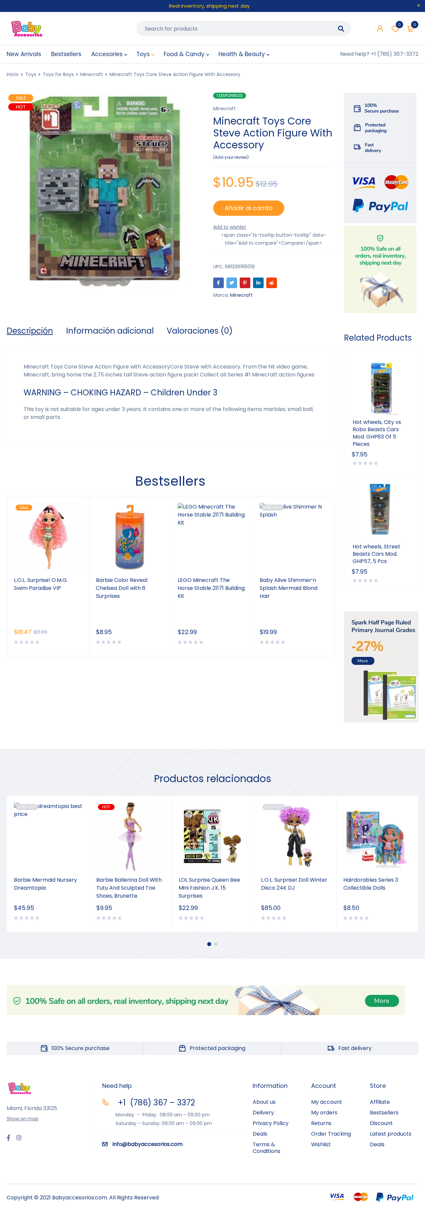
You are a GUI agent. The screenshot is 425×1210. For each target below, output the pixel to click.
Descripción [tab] (30, 331)
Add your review (231, 157)
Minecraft (91, 74)
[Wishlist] (229, 227)
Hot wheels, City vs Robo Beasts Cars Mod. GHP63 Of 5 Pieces (377, 433)
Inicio (13, 74)
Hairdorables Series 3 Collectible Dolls (370, 884)
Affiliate (380, 1102)
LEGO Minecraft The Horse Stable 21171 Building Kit (211, 588)
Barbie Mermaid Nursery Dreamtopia (45, 884)
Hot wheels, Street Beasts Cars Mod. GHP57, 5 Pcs (376, 554)
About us (264, 1102)
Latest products (390, 1134)
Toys (30, 74)
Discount (381, 1123)
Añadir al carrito (249, 208)
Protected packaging (217, 1048)
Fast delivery (355, 1048)
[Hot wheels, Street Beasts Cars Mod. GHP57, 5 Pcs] (381, 511)
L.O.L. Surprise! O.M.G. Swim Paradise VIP (41, 584)
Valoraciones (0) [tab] (200, 331)
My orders (324, 1112)
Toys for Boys (58, 74)
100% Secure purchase (80, 1048)
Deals (260, 1134)
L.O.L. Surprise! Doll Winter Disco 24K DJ (294, 884)
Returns (321, 1123)
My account (326, 1102)
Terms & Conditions (266, 1148)
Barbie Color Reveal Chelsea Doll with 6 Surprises (121, 588)
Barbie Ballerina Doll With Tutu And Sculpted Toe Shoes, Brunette (129, 888)
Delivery (263, 1112)
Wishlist (399, 24)
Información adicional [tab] (110, 331)
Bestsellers (384, 1112)
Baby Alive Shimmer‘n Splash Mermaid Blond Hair (288, 588)
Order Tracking (331, 1134)
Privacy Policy (271, 1123)
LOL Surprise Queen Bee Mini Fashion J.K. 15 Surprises (209, 888)
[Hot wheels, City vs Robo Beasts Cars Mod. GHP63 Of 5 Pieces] (381, 386)
